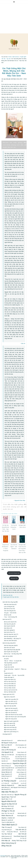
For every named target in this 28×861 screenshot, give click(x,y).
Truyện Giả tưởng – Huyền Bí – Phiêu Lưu (15, 669)
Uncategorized (6, 734)
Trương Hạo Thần (12, 831)
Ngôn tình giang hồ (10, 703)
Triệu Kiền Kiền (20, 829)
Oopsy (23, 806)
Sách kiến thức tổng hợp (9, 602)
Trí (3, 831)
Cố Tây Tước (22, 747)
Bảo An (23, 343)
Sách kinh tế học (8, 632)
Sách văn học (6, 656)
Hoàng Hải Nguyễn (20, 765)
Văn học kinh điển (8, 683)
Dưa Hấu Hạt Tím (20, 756)
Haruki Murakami (19, 761)
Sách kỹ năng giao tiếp (10, 645)
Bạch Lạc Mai (6, 745)
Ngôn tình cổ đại (8, 697)
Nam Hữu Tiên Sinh (7, 794)
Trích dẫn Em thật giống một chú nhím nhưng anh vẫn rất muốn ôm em (15, 507)
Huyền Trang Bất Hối (7, 767)
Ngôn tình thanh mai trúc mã (12, 714)
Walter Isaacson (6, 836)
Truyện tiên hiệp (8, 677)
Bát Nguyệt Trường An (9, 742)
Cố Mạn (5, 747)
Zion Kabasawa (6, 838)
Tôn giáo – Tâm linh (9, 612)
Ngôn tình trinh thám (9, 727)
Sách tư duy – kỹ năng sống (11, 653)
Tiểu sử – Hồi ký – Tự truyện (11, 660)
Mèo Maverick (6, 789)
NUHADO (3, 855)
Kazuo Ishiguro (21, 772)
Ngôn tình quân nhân (10, 710)
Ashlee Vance (21, 740)
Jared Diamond (6, 770)
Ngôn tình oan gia (8, 725)
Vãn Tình (22, 834)
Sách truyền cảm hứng (10, 651)
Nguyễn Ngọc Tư (6, 799)
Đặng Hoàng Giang (8, 843)
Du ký (5, 658)
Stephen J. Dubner (8, 818)
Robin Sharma (7, 815)
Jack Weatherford (20, 767)
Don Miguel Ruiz (21, 754)
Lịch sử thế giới (8, 606)
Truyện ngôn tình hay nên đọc (11, 597)
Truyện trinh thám (8, 679)
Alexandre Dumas (6, 740)
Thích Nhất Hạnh (9, 825)
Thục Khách (22, 827)
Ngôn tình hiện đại (9, 706)
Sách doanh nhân (8, 626)
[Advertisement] (14, 18)
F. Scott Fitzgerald (20, 758)
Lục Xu (23, 783)
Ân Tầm (23, 838)
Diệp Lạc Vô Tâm (7, 754)
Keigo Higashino (6, 774)
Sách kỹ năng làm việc (10, 634)
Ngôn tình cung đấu (10, 699)
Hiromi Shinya (6, 765)
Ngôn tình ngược (8, 723)
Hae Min (4, 761)
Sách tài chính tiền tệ (9, 640)
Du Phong (4, 756)
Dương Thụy (5, 758)
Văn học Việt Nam (8, 692)
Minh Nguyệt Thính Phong (18, 787)
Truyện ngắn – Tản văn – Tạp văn (13, 675)
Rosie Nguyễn (21, 815)
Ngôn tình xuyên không (10, 731)
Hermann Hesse (6, 763)
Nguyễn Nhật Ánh (8, 801)
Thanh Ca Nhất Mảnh (8, 822)
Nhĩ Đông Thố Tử (7, 806)
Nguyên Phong (20, 794)
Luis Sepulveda (20, 778)
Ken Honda (22, 774)
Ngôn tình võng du (10, 718)
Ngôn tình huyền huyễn (10, 721)
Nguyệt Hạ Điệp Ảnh (9, 804)
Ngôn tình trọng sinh (9, 729)
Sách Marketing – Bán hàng (11, 638)
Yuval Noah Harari (19, 836)
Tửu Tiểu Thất (6, 834)
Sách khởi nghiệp (8, 630)
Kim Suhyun (22, 776)
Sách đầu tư (7, 628)
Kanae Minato (6, 772)
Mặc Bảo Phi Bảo (9, 792)
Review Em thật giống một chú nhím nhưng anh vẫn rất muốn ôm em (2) (15, 145)
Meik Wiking (5, 787)
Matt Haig (22, 785)
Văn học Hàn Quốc (9, 681)
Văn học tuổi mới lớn (9, 690)
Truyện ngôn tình (7, 694)
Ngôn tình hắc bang (10, 708)
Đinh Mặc (5, 840)
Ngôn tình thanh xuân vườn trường (14, 716)
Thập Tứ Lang (6, 827)
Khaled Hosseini (6, 776)
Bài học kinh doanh (9, 622)
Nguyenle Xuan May (20, 500)
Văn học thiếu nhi (8, 688)
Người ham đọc (14, 44)
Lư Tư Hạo (5, 783)
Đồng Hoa (6, 846)
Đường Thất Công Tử (19, 840)
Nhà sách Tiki (14, 578)
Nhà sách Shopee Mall (14, 573)
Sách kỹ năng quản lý (9, 636)
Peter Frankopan (7, 808)
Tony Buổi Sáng (6, 829)
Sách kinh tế (6, 619)
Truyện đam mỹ (8, 667)
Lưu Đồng (14, 783)
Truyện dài (6, 665)
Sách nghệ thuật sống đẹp (11, 649)
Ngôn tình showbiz (10, 712)
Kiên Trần (4, 778)
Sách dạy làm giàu (9, 624)
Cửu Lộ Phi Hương (8, 750)
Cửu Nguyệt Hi (7, 752)
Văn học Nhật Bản (8, 685)
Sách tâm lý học (8, 608)
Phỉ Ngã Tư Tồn (8, 811)
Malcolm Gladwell (7, 785)
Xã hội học (6, 615)
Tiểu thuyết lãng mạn (9, 662)
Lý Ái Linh (22, 781)
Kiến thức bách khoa (9, 604)
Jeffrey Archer (21, 770)
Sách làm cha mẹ (8, 647)
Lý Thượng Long (8, 781)
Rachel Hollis (22, 813)
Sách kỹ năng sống (7, 643)
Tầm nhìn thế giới (8, 610)
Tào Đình (23, 831)
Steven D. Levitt (7, 820)
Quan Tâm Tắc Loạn (7, 813)
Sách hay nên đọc (7, 595)
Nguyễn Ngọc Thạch (8, 797)
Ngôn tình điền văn (10, 701)
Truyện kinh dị (7, 673)
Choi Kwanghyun (21, 745)
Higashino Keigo (19, 763)
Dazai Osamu (21, 752)
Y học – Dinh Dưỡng (9, 617)
